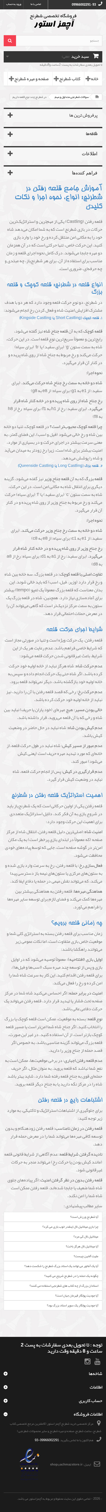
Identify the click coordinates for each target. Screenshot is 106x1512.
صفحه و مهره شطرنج (31, 78)
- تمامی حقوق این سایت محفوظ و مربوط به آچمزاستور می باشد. (55, 1499)
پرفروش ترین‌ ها (83, 115)
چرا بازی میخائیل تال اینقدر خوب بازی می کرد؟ (70, 1226)
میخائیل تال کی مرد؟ (85, 1236)
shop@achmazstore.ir (66, 1464)
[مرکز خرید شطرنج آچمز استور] (53, 21)
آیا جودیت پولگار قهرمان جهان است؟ (76, 1295)
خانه (94, 78)
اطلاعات (89, 153)
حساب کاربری (90, 1400)
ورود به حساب (13, 4)
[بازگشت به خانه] (97, 97)
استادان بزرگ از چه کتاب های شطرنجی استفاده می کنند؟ (64, 1286)
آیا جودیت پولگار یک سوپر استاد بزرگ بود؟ (72, 1305)
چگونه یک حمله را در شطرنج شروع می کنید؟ (71, 1276)
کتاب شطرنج (69, 78)
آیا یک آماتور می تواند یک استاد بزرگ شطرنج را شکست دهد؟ (61, 1266)
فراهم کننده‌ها (84, 173)
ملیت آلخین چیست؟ (86, 1256)
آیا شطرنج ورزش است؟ (84, 1217)
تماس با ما (36, 4)
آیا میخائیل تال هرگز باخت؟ (82, 1246)
